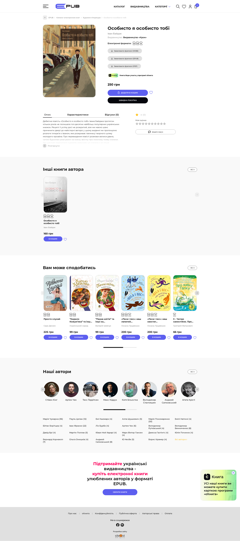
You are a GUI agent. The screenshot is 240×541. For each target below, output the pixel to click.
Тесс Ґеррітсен (90, 399)
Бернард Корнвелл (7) (53, 440)
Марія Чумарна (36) (53, 419)
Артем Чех (71, 399)
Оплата (168, 513)
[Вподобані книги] (184, 7)
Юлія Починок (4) (184, 432)
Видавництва (139, 6)
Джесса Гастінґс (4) (158, 432)
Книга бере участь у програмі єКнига (136, 75)
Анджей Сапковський (169, 399)
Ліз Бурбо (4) (102, 426)
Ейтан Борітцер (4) (52, 426)
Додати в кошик (129, 93)
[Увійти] (190, 7)
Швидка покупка (128, 100)
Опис (47, 114)
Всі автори (180, 439)
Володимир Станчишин (149, 399)
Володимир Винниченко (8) (183, 427)
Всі (192, 170)
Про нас (72, 513)
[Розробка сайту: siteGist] (120, 536)
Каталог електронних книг (68, 18)
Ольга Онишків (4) (78, 439)
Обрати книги (120, 492)
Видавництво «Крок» (135, 37)
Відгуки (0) (112, 114)
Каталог (119, 6)
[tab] (47, 115)
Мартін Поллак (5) (78, 432)
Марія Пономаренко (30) (159, 420)
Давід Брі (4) (49, 432)
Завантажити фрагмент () (126, 51)
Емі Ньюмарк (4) (104, 419)
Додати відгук (157, 132)
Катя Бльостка (130, 399)
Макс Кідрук (110, 399)
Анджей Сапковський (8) (104, 440)
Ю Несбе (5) (128, 439)
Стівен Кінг (51, 399)
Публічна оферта (128, 513)
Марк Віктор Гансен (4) (132, 433)
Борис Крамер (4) (157, 439)
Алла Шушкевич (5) (132, 419)
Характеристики (77, 114)
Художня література (92, 18)
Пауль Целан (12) (78, 419)
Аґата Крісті (188, 399)
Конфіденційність (104, 513)
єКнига (85, 513)
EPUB (50, 18)
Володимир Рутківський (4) (156, 427)
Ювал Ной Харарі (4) (106, 432)
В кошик (53, 239)
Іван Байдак (115, 33)
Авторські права (150, 513)
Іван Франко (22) (77, 426)
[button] (197, 293)
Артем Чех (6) (129, 426)
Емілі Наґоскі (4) (183, 419)
